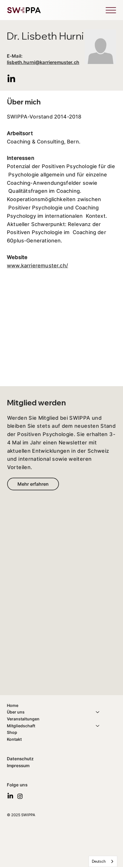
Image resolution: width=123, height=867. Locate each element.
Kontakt (14, 739)
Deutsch (99, 861)
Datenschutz (20, 758)
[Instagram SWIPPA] (20, 796)
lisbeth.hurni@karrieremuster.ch (43, 62)
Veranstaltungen (23, 718)
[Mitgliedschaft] (98, 725)
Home (12, 705)
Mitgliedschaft (21, 725)
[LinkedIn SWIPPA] (10, 796)
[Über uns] (98, 712)
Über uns (16, 711)
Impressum (18, 765)
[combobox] (103, 861)
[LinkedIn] (11, 79)
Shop (12, 732)
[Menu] (110, 10)
